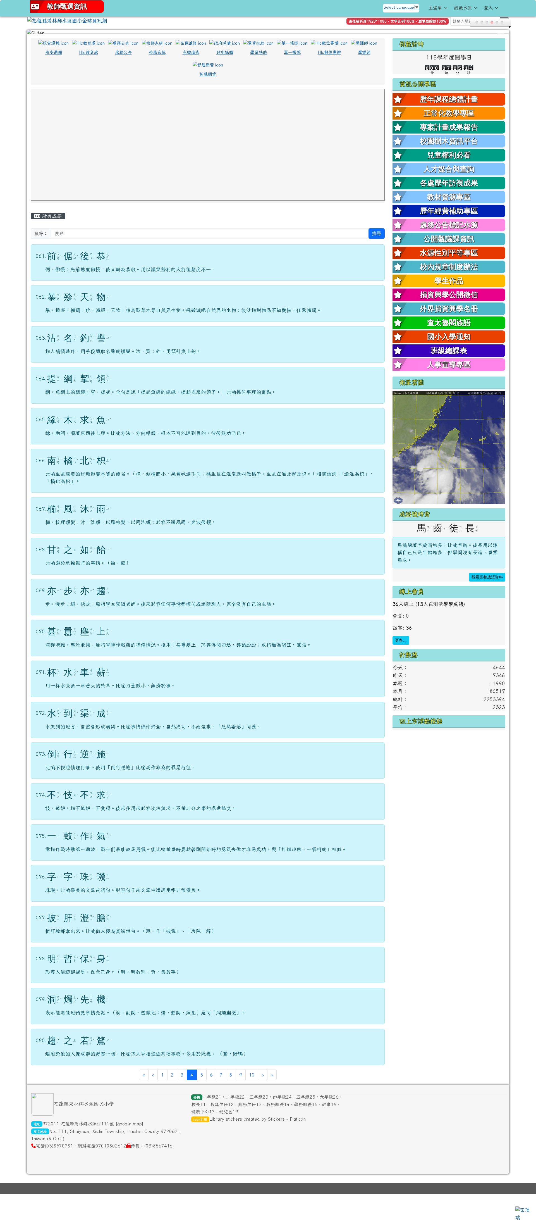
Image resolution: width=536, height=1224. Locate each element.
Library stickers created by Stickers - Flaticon (257, 1122)
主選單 (435, 8)
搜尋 (376, 236)
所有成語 (51, 219)
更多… (401, 643)
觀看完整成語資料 (487, 580)
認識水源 (463, 8)
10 (252, 1078)
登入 (488, 8)
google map (129, 1127)
